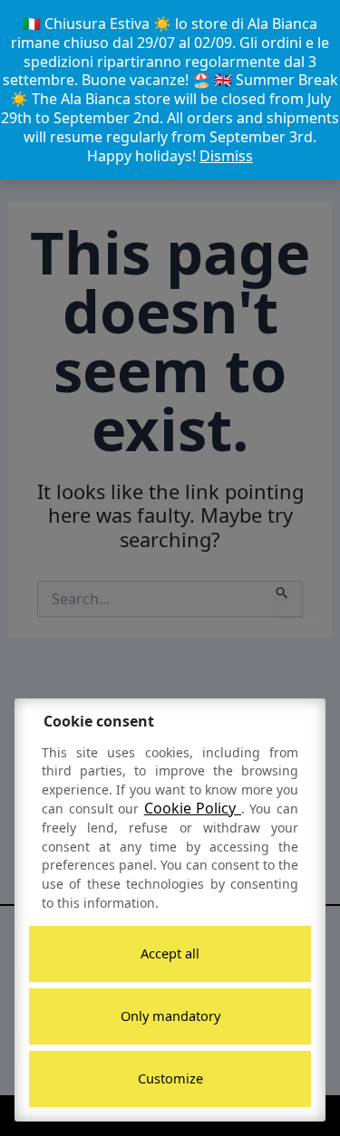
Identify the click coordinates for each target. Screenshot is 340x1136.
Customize (170, 1078)
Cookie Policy (192, 808)
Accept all (170, 953)
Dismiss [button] (226, 156)
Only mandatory (170, 1015)
